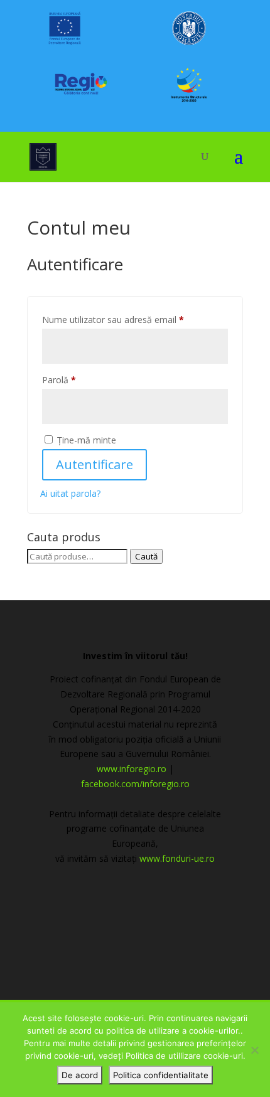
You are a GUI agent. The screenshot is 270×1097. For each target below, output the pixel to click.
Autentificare (94, 464)
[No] (254, 1050)
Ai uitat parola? (70, 493)
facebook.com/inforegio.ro (135, 784)
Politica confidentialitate (160, 1075)
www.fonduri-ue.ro (177, 858)
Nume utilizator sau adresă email (135, 319)
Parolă (81, 379)
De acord (80, 1075)
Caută (146, 556)
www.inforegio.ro (131, 769)
